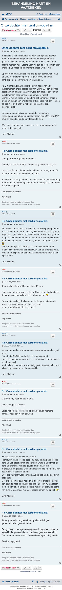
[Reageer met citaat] (53, 41)
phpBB (22, 586)
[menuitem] (8, 14)
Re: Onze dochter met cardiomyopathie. (25, 150)
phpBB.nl (41, 588)
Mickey (4, 38)
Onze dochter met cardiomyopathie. (27, 25)
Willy (4, 141)
